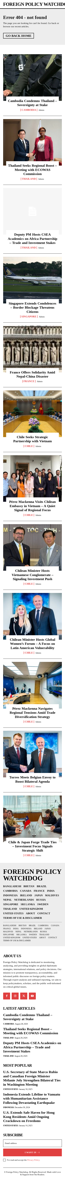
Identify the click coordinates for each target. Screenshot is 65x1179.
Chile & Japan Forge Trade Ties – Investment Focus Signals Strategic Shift (32, 846)
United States (10, 1089)
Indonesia (8, 1107)
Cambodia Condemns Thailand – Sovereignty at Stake (32, 103)
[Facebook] (6, 996)
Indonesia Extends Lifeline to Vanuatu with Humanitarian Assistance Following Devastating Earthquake (31, 1098)
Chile (29, 446)
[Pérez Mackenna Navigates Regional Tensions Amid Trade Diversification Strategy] (32, 685)
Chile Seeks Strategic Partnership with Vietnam (32, 439)
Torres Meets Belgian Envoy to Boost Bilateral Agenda (32, 779)
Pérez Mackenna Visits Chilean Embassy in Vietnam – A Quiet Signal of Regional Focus (32, 506)
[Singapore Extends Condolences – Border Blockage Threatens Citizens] (32, 280)
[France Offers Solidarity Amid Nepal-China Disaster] (32, 349)
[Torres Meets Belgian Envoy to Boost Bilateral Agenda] (32, 754)
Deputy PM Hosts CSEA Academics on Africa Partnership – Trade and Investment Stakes (32, 238)
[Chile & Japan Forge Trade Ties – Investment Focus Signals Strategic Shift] (32, 819)
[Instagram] (15, 996)
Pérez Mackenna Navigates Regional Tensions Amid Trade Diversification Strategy (32, 713)
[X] (23, 996)
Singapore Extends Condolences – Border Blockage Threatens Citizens (32, 307)
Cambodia (29, 110)
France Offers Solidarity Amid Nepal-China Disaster (32, 374)
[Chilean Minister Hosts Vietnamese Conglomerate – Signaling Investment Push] (32, 547)
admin (41, 110)
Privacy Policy (33, 1160)
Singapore (28, 316)
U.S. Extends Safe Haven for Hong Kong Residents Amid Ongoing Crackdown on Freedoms (29, 1117)
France (29, 381)
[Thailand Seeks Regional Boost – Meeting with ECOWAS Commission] (32, 142)
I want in (30, 1152)
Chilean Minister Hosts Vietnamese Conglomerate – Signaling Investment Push (32, 575)
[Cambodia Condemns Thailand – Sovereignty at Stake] (32, 77)
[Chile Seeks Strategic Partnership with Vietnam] (32, 413)
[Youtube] (32, 996)
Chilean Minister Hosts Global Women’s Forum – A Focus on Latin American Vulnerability (32, 644)
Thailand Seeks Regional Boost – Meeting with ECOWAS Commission (32, 170)
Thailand (29, 179)
